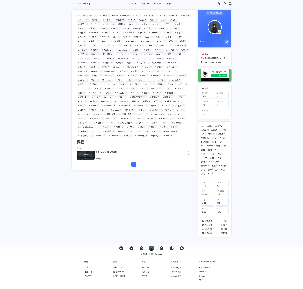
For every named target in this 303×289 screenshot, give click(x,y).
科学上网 (108, 24)
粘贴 (105, 67)
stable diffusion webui (88, 127)
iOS (116, 46)
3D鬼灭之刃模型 (138, 97)
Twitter (82, 50)
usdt (165, 88)
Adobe (82, 63)
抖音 (107, 20)
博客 (178, 33)
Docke (82, 71)
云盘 (142, 20)
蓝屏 (81, 93)
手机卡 (93, 41)
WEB (96, 97)
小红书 (95, 24)
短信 (141, 127)
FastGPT (106, 101)
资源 (170, 54)
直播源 (154, 97)
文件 (81, 46)
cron (161, 41)
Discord (118, 67)
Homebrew (157, 114)
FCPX (175, 28)
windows (114, 136)
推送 (174, 127)
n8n (159, 37)
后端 (119, 63)
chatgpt (152, 123)
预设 (161, 80)
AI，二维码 (120, 84)
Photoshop (165, 46)
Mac (105, 33)
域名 (163, 127)
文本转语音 (158, 63)
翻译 (145, 24)
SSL (134, 93)
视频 (147, 50)
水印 (164, 123)
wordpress (108, 106)
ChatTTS (146, 54)
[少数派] (182, 248)
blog (121, 131)
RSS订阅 (145, 267)
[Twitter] (131, 248)
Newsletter (84, 123)
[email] (121, 248)
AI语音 (93, 67)
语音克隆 (83, 131)
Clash (82, 118)
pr (131, 88)
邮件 (143, 76)
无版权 (142, 88)
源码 (81, 28)
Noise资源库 (176, 272)
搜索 (136, 50)
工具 (136, 16)
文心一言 (142, 63)
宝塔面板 (170, 93)
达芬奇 (184, 41)
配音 (139, 118)
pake (154, 106)
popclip (108, 97)
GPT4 (159, 67)
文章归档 (145, 272)
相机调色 (108, 131)
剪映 (169, 37)
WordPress (110, 71)
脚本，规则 (111, 114)
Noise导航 (141, 136)
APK (92, 93)
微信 (153, 20)
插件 (185, 16)
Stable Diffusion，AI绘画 (89, 88)
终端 (94, 50)
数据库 (109, 88)
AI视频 (82, 24)
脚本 (131, 20)
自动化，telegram (173, 101)
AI (81, 16)
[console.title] (230, 3)
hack (168, 136)
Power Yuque (170, 131)
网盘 (106, 127)
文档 (181, 37)
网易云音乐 (121, 93)
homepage (121, 101)
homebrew (84, 114)
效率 (81, 106)
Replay (171, 58)
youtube (104, 46)
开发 (172, 41)
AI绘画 (119, 20)
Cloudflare (173, 63)
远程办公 (95, 84)
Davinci (100, 136)
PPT (154, 88)
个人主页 (88, 276)
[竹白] (141, 248)
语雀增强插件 (84, 136)
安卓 (123, 71)
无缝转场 (83, 58)
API (114, 28)
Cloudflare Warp (176, 114)
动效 (129, 80)
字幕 (125, 28)
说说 (184, 50)
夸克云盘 (110, 118)
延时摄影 (107, 54)
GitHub (171, 67)
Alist (97, 114)
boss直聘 (105, 93)
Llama (109, 76)
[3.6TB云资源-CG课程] (86, 155)
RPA (94, 54)
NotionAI (107, 80)
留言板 (144, 276)
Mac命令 (169, 76)
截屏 (92, 110)
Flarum (146, 67)
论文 (146, 58)
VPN (117, 33)
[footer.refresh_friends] (218, 261)
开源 (126, 37)
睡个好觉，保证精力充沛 (215, 13)
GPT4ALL (177, 123)
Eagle (151, 118)
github (95, 71)
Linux (132, 76)
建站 (134, 71)
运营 (157, 101)
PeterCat (174, 80)
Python (93, 106)
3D (92, 46)
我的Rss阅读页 (119, 276)
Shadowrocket (166, 118)
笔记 (173, 20)
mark (82, 101)
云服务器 (155, 110)
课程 (95, 58)
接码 (152, 127)
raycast (116, 110)
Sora (183, 84)
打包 (165, 106)
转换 (180, 110)
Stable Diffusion (120, 16)
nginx (157, 93)
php (141, 80)
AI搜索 (98, 123)
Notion (93, 33)
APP (103, 28)
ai (163, 20)
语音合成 (95, 118)
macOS (121, 54)
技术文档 (147, 71)
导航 (92, 37)
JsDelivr (83, 76)
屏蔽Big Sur (125, 118)
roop (135, 58)
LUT (95, 131)
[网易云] (172, 248)
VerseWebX (140, 106)
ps (107, 84)
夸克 (81, 41)
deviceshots (204, 267)
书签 (137, 37)
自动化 (149, 16)
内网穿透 (130, 110)
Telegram (124, 106)
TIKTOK (142, 114)
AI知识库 (108, 58)
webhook (154, 33)
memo (155, 76)
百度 (130, 127)
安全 (81, 67)
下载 (127, 136)
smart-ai (203, 272)
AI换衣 (158, 58)
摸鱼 (178, 24)
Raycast (123, 58)
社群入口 (88, 272)
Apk (181, 118)
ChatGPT (161, 28)
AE (119, 80)
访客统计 (178, 88)
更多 (201, 280)
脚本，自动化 (125, 123)
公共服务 (88, 267)
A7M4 (160, 84)
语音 (127, 46)
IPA (145, 131)
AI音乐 (122, 97)
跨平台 (104, 37)
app (148, 37)
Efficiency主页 (177, 267)
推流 (142, 110)
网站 (146, 101)
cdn (159, 54)
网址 (135, 101)
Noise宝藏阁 (176, 276)
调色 (81, 33)
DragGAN (132, 67)
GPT (161, 16)
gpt (130, 63)
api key (155, 136)
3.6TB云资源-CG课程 (106, 152)
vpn (167, 33)
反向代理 (83, 97)
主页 (81, 37)
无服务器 (171, 50)
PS (116, 37)
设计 (103, 110)
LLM (110, 123)
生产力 (82, 54)
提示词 (139, 46)
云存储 (82, 80)
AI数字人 (131, 41)
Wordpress (147, 41)
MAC (173, 16)
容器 (120, 76)
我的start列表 (119, 267)
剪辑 (121, 24)
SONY (147, 84)
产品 (93, 101)
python (133, 24)
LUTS (82, 84)
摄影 (119, 41)
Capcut (83, 20)
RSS (167, 24)
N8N (182, 76)
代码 (94, 80)
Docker (129, 33)
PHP (158, 50)
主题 (156, 24)
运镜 (139, 123)
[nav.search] (225, 4)
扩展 (104, 16)
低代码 (107, 63)
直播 (136, 28)
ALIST (133, 131)
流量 (180, 97)
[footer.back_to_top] (151, 248)
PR (151, 80)
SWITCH (180, 46)
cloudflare (123, 50)
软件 (92, 16)
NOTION (168, 97)
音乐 (141, 33)
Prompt (106, 41)
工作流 (148, 28)
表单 (120, 88)
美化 (81, 110)
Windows (107, 50)
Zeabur (202, 276)
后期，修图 (128, 114)
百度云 (118, 127)
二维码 (134, 84)
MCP (133, 54)
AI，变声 (178, 106)
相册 (151, 46)
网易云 (169, 110)
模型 (92, 28)
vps (155, 131)
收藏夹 (96, 76)
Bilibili (95, 63)
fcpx (171, 84)
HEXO (161, 71)
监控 (145, 93)
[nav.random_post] (219, 4)
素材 (181, 54)
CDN (172, 71)
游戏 (95, 20)
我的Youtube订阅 (120, 272)
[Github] (226, 41)
